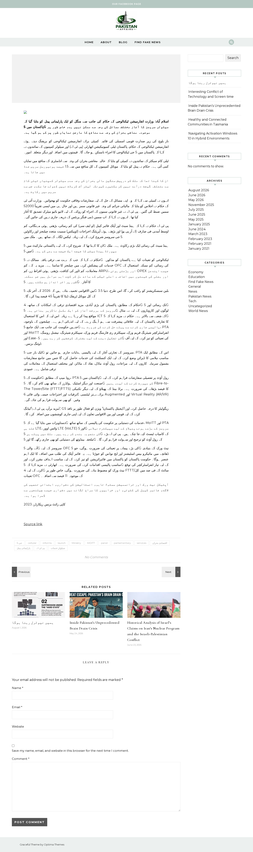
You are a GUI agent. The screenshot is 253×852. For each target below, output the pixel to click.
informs (47, 542)
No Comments (96, 557)
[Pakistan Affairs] (126, 21)
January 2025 (199, 224)
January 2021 (198, 248)
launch (62, 542)
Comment (20, 759)
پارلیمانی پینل (23, 548)
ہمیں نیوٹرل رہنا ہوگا (33, 622)
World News (198, 311)
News (192, 291)
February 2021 (199, 243)
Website (18, 726)
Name (17, 688)
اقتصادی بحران (159, 542)
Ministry (76, 542)
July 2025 (196, 209)
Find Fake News (148, 42)
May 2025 (196, 219)
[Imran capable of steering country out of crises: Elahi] (21, 572)
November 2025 (201, 205)
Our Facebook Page (126, 4)
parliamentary (122, 542)
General (194, 286)
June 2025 (196, 214)
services (141, 542)
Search (233, 58)
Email (17, 707)
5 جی (19, 542)
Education (196, 277)
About (106, 42)
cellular (32, 542)
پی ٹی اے (40, 548)
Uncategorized (200, 306)
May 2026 (196, 200)
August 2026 (198, 190)
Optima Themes (54, 844)
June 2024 (197, 229)
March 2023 (197, 234)
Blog (123, 42)
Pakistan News (199, 296)
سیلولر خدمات (58, 548)
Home (89, 42)
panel (104, 542)
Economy (195, 272)
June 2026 (196, 195)
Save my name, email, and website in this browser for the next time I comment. (70, 750)
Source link (33, 524)
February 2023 (200, 239)
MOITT (91, 542)
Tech (192, 301)
